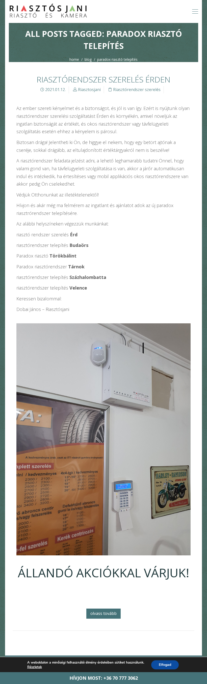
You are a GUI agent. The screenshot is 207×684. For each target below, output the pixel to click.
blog (88, 59)
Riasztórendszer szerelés (137, 89)
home (74, 59)
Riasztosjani (89, 89)
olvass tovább (103, 613)
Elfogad (165, 664)
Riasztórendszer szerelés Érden (103, 79)
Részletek (34, 667)
